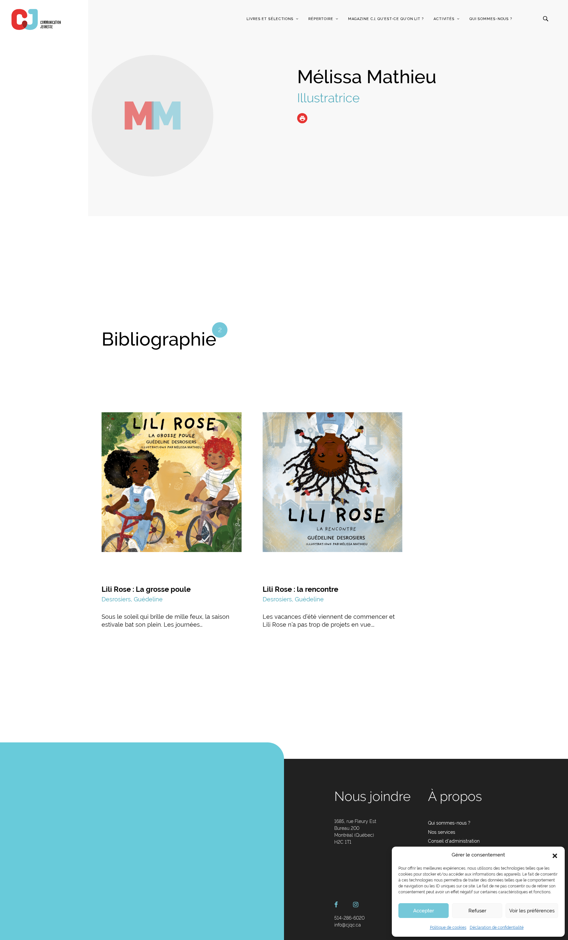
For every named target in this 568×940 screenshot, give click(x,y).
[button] (555, 855)
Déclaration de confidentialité (497, 927)
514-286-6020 (349, 918)
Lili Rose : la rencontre (300, 589)
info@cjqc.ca (347, 925)
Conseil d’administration (454, 841)
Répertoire (320, 19)
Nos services (441, 832)
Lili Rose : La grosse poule (146, 589)
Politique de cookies (448, 927)
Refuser (477, 911)
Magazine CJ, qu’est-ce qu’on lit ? (386, 19)
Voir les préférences (532, 911)
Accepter (423, 911)
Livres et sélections (270, 19)
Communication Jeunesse (36, 19)
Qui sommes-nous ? (490, 19)
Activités (444, 19)
